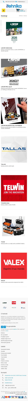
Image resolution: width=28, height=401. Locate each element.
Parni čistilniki (4, 355)
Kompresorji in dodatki (6, 353)
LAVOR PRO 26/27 (6, 87)
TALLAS (3, 164)
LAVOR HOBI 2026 (6, 48)
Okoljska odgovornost (6, 338)
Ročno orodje (4, 362)
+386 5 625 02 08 (9, 377)
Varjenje (2, 359)
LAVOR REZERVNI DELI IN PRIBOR (11, 125)
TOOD (3, 242)
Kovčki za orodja (4, 364)
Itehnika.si (21, 15)
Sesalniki (3, 351)
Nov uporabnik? (4, 334)
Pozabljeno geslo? (5, 336)
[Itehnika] (14, 5)
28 (24, 391)
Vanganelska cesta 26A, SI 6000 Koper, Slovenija (15, 375)
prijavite (15, 329)
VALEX (3, 280)
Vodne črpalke (4, 366)
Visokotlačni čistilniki (5, 349)
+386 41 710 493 (8, 380)
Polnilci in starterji (5, 360)
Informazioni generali (5, 342)
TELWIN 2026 (5, 203)
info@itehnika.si (21, 1)
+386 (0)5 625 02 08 (10, 1)
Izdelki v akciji (4, 368)
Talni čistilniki (4, 357)
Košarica (3, 333)
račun (7, 330)
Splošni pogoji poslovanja (6, 340)
